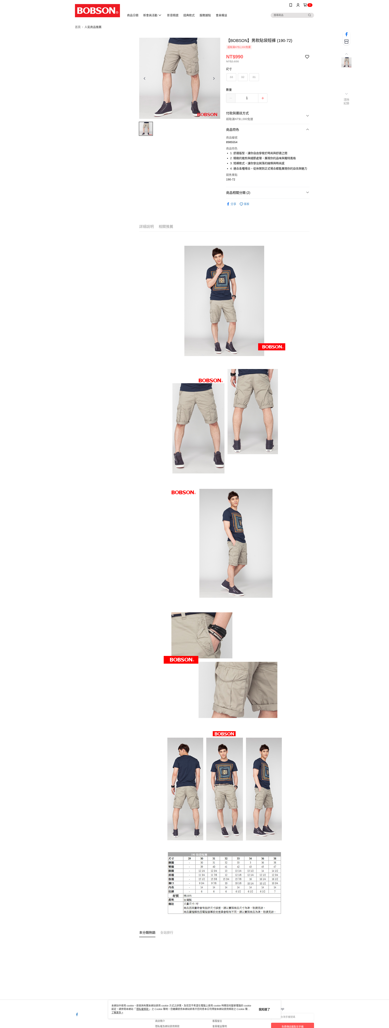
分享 (233, 204)
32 (242, 77)
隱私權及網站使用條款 (167, 1026)
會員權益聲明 (219, 1026)
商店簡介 (160, 1021)
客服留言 (217, 1021)
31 (254, 77)
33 (231, 77)
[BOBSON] (97, 10)
